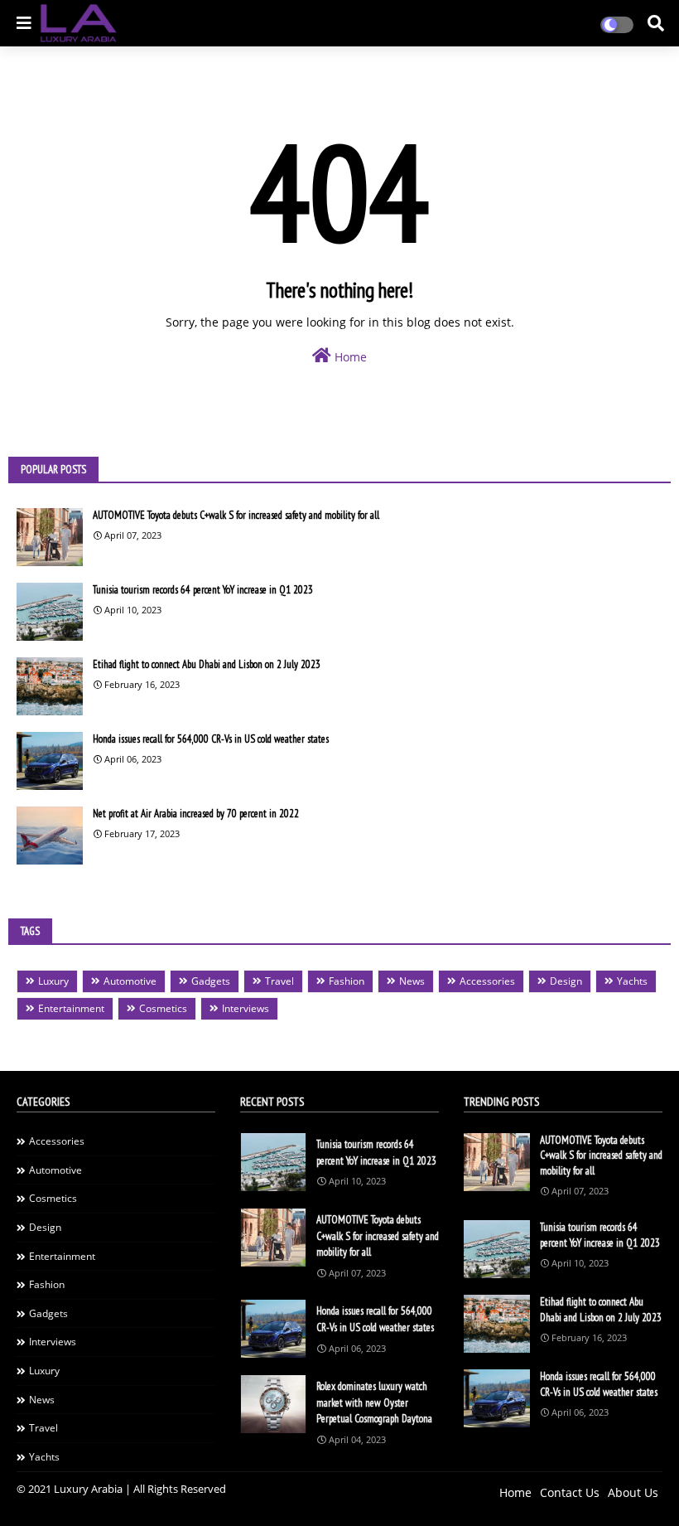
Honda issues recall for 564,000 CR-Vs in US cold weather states (211, 739)
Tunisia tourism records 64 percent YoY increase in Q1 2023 (203, 590)
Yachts (632, 981)
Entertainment (71, 1008)
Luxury (53, 981)
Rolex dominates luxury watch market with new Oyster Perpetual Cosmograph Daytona (374, 1402)
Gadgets (210, 981)
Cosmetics (163, 1008)
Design (566, 981)
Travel (279, 981)
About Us (633, 1492)
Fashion (346, 981)
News (412, 981)
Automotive (130, 981)
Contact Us (570, 1492)
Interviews (245, 1008)
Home (349, 357)
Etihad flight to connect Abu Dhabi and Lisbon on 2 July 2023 (206, 664)
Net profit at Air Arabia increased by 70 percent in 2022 (196, 814)
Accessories (487, 981)
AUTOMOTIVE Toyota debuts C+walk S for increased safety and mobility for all (236, 515)
